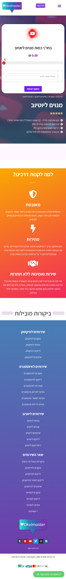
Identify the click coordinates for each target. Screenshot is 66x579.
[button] (59, 5)
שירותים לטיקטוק (33, 331)
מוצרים (51, 96)
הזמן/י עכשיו (33, 89)
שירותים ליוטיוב (40, 96)
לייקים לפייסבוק (33, 474)
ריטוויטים (33, 511)
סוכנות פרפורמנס (18, 556)
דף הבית (59, 96)
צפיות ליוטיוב (33, 420)
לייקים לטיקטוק (33, 351)
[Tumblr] (20, 541)
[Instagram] (41, 541)
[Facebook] (46, 541)
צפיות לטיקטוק (33, 344)
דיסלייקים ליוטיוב (33, 445)
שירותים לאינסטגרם (33, 366)
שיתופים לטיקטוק (33, 357)
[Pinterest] (25, 541)
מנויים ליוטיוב (33, 426)
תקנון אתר (31, 556)
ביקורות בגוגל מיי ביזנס (33, 461)
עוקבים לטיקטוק (33, 338)
